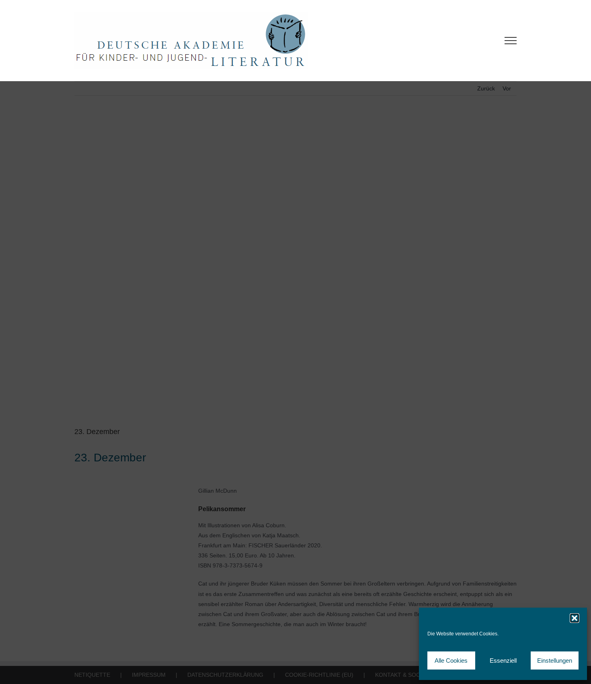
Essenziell (503, 660)
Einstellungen (554, 660)
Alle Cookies (451, 660)
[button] (574, 618)
